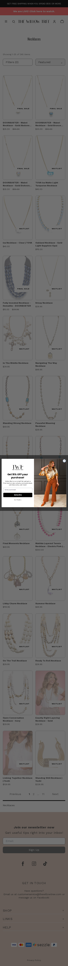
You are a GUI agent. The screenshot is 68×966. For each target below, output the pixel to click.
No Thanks (17, 500)
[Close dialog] (64, 460)
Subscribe (18, 495)
